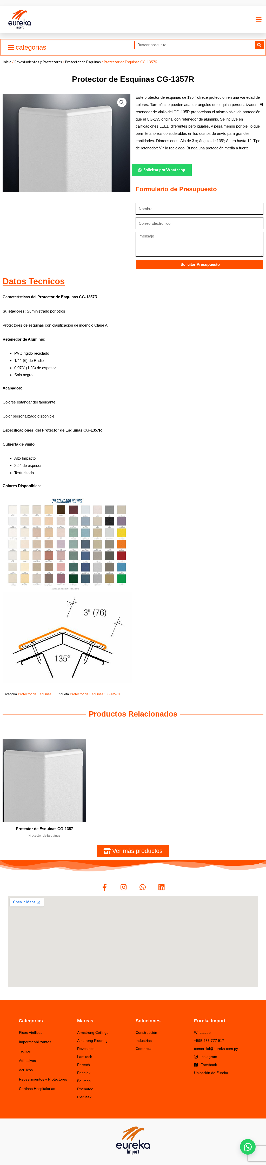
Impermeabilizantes (35, 1042)
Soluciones (148, 1020)
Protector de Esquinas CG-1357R (95, 694)
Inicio (7, 61)
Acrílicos (26, 1070)
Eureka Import (209, 1020)
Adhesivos (27, 1060)
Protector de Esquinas (83, 61)
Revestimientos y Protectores (38, 61)
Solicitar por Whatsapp (164, 169)
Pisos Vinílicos (30, 1032)
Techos (25, 1051)
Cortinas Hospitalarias (37, 1089)
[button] (259, 19)
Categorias (31, 1020)
